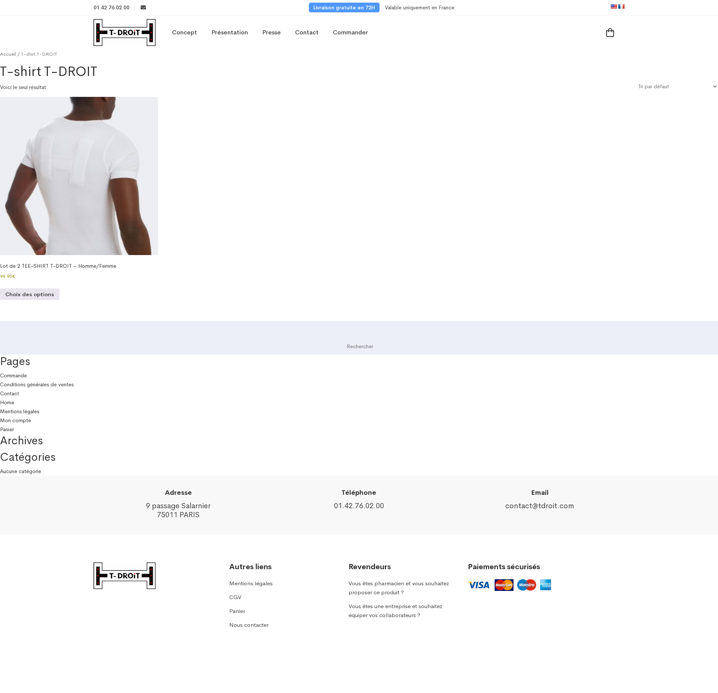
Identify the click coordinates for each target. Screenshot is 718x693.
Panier (7, 429)
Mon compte (15, 420)
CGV (235, 597)
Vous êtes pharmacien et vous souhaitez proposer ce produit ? (399, 588)
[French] (621, 6)
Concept (184, 32)
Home (7, 402)
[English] (613, 6)
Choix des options (29, 294)
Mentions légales (19, 411)
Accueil (8, 54)
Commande (13, 375)
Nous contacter (249, 624)
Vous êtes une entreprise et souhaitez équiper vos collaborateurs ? (395, 610)
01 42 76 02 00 (111, 7)
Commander (350, 32)
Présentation (229, 32)
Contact (307, 32)
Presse (271, 32)
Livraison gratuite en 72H (344, 7)
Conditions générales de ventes (37, 384)
